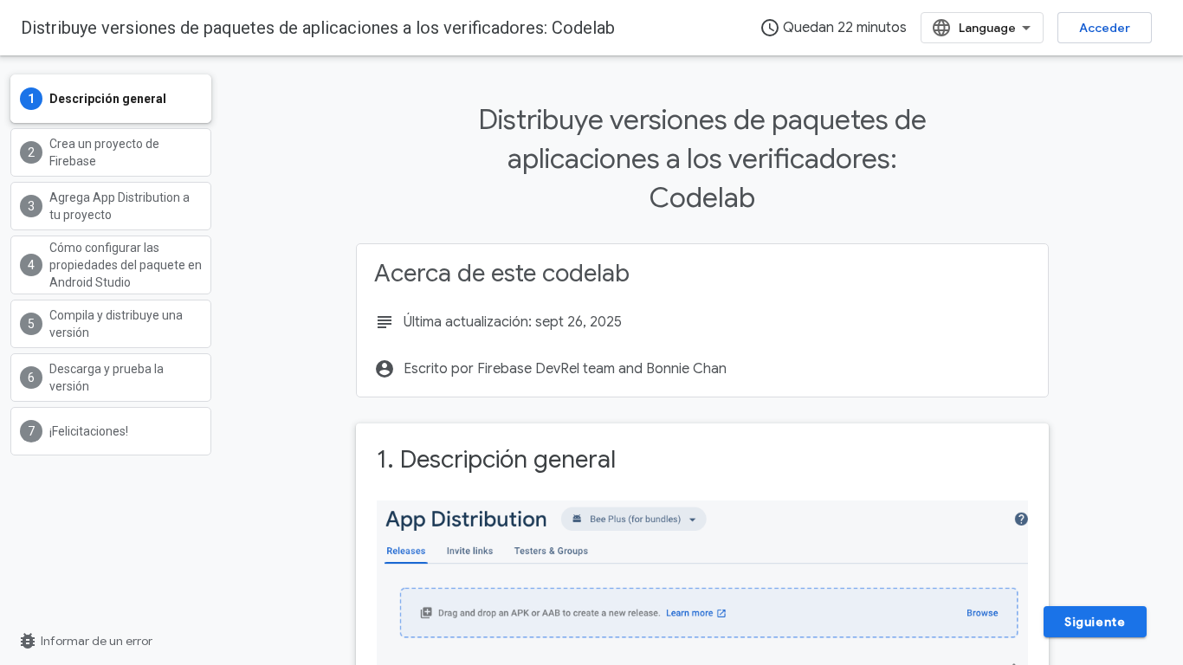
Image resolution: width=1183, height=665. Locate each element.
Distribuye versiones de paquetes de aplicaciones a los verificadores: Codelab (318, 27)
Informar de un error (84, 641)
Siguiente (1094, 621)
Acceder (1104, 28)
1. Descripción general (496, 459)
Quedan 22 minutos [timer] (833, 27)
